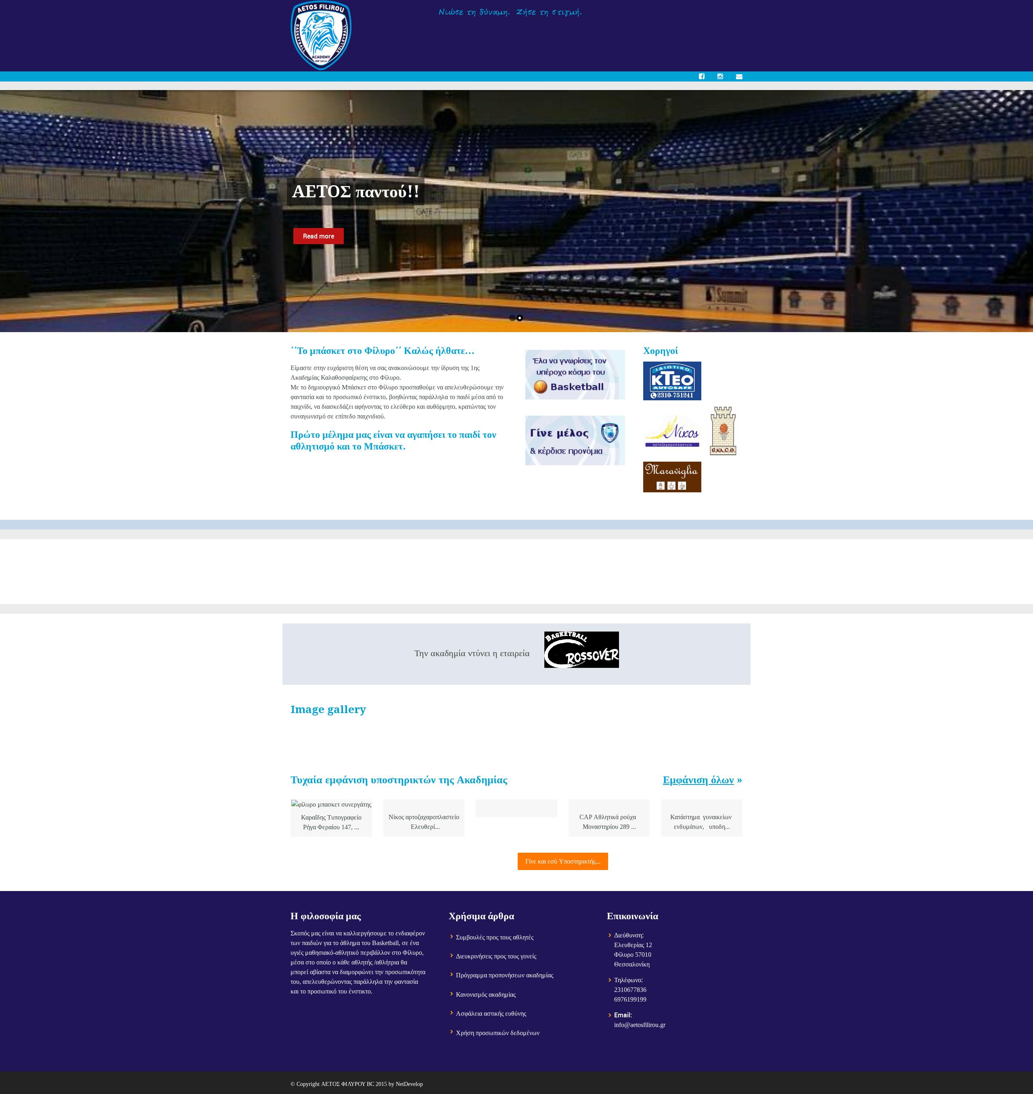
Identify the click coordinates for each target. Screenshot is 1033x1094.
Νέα (698, 36)
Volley (628, 36)
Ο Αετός (507, 36)
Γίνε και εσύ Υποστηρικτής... (562, 861)
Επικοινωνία (740, 36)
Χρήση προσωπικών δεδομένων (498, 1032)
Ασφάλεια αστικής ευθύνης (491, 1013)
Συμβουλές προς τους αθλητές (494, 937)
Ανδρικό (550, 36)
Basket (590, 36)
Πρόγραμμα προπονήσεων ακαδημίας (504, 975)
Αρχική (466, 36)
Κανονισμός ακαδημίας (486, 994)
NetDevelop (409, 1084)
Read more (318, 236)
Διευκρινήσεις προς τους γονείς (496, 956)
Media (664, 36)
